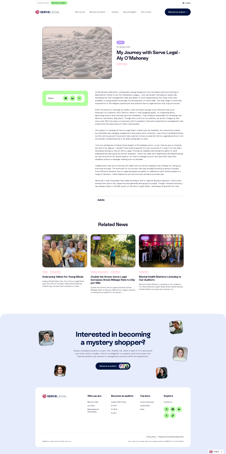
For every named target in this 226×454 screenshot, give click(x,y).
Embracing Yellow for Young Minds (62, 276)
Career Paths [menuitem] (145, 406)
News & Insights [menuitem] (129, 12)
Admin (100, 199)
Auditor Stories (122, 64)
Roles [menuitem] (142, 409)
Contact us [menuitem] (168, 402)
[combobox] (216, 451)
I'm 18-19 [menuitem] (114, 409)
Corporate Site (43, 3)
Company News (55, 272)
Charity (45, 272)
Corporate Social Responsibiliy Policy (171, 437)
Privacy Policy (151, 437)
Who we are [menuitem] (80, 12)
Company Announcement (99, 272)
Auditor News (115, 272)
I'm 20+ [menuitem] (114, 413)
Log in (188, 3)
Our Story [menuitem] (91, 406)
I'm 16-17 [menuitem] (114, 406)
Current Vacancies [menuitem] (147, 402)
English (216, 451)
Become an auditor (176, 12)
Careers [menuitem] (115, 12)
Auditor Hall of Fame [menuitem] (118, 402)
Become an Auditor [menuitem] (97, 12)
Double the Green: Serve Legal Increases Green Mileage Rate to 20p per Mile (113, 279)
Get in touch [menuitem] (146, 12)
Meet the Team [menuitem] (92, 402)
